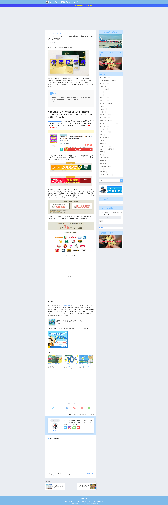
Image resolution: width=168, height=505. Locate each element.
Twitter (65, 429)
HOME (85, 498)
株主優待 (103, 143)
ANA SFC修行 (104, 89)
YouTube (78, 429)
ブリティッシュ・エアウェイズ (108, 123)
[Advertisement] (84, 19)
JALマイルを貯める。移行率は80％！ (84, 5)
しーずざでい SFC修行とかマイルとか (64, 2)
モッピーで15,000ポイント (54, 121)
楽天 (102, 140)
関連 (53, 104)
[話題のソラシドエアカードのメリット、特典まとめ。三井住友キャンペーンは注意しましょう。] (86, 359)
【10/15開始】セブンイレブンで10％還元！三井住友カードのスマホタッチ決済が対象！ (70, 365)
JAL (102, 92)
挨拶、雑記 (103, 171)
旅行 (102, 154)
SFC (111, 2)
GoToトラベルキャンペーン (107, 80)
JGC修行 (103, 86)
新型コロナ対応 (104, 77)
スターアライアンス (106, 120)
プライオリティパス (106, 103)
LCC (102, 169)
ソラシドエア (104, 83)
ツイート (101, 227)
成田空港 (103, 163)
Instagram (70, 429)
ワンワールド (104, 126)
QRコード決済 (104, 137)
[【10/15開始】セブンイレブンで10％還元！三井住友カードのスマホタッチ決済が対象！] (71, 359)
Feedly (74, 429)
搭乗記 (102, 152)
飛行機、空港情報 (105, 166)
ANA (102, 94)
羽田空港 (103, 160)
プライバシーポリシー (106, 174)
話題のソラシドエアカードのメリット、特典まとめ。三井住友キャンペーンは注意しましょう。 (86, 365)
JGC (107, 2)
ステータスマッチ (105, 132)
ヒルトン (103, 112)
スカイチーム (104, 129)
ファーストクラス (105, 114)
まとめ (52, 101)
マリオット (116, 2)
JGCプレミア (104, 97)
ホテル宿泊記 (104, 157)
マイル (102, 134)
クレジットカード (77, 414)
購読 (101, 221)
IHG (121, 2)
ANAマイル (102, 2)
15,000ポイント (67, 305)
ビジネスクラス (104, 117)
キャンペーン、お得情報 (88, 414)
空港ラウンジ (104, 100)
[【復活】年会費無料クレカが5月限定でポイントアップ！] (55, 359)
